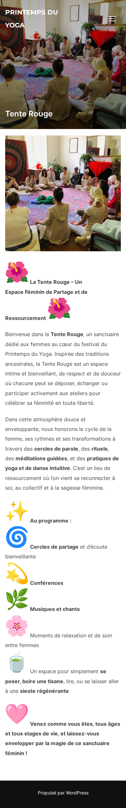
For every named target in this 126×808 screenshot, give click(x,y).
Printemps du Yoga (31, 18)
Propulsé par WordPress (63, 792)
